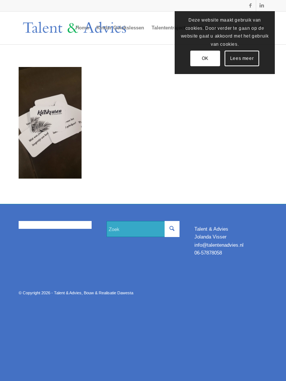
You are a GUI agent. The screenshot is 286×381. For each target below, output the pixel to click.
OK (205, 58)
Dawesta (125, 293)
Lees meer (242, 58)
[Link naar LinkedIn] (261, 5)
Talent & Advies (68, 293)
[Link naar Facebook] (250, 5)
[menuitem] (82, 28)
